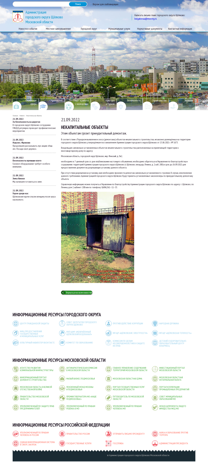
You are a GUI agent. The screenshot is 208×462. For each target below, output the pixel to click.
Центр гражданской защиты (34, 323)
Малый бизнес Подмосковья (80, 378)
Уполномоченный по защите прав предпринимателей (37, 407)
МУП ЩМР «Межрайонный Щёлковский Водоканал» (79, 333)
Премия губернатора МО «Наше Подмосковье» (81, 397)
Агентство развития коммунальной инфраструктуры (36, 369)
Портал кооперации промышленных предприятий (174, 388)
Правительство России (78, 433)
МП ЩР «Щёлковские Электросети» (130, 332)
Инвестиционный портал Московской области (172, 369)
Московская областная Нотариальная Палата (171, 378)
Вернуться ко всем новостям (79, 292)
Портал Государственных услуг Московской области (129, 388)
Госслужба (118, 443)
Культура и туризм (110, 102)
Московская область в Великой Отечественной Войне (36, 388)
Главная (15, 115)
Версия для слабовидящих (105, 4)
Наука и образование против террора (173, 433)
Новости (22, 115)
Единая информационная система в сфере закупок (37, 443)
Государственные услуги (78, 443)
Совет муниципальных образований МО (170, 397)
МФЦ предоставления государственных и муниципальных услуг (32, 333)
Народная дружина (169, 323)
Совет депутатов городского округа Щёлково (81, 323)
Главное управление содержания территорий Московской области (130, 369)
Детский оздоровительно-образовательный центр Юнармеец (173, 343)
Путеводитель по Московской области (128, 397)
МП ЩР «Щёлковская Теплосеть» (175, 332)
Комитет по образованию (79, 342)
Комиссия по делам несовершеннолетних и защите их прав (129, 343)
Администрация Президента (173, 443)
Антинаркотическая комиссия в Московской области (81, 369)
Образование (56, 100)
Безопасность (134, 100)
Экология (188, 100)
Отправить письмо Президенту (129, 433)
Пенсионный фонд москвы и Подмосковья (79, 388)
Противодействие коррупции (128, 323)
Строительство (159, 100)
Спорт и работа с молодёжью (80, 102)
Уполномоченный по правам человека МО (127, 407)
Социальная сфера (30, 102)
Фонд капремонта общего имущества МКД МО (172, 407)
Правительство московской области (34, 397)
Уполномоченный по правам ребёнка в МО (80, 407)
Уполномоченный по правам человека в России (34, 433)
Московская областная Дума (127, 378)
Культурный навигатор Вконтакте (37, 342)
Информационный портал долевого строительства (33, 378)
